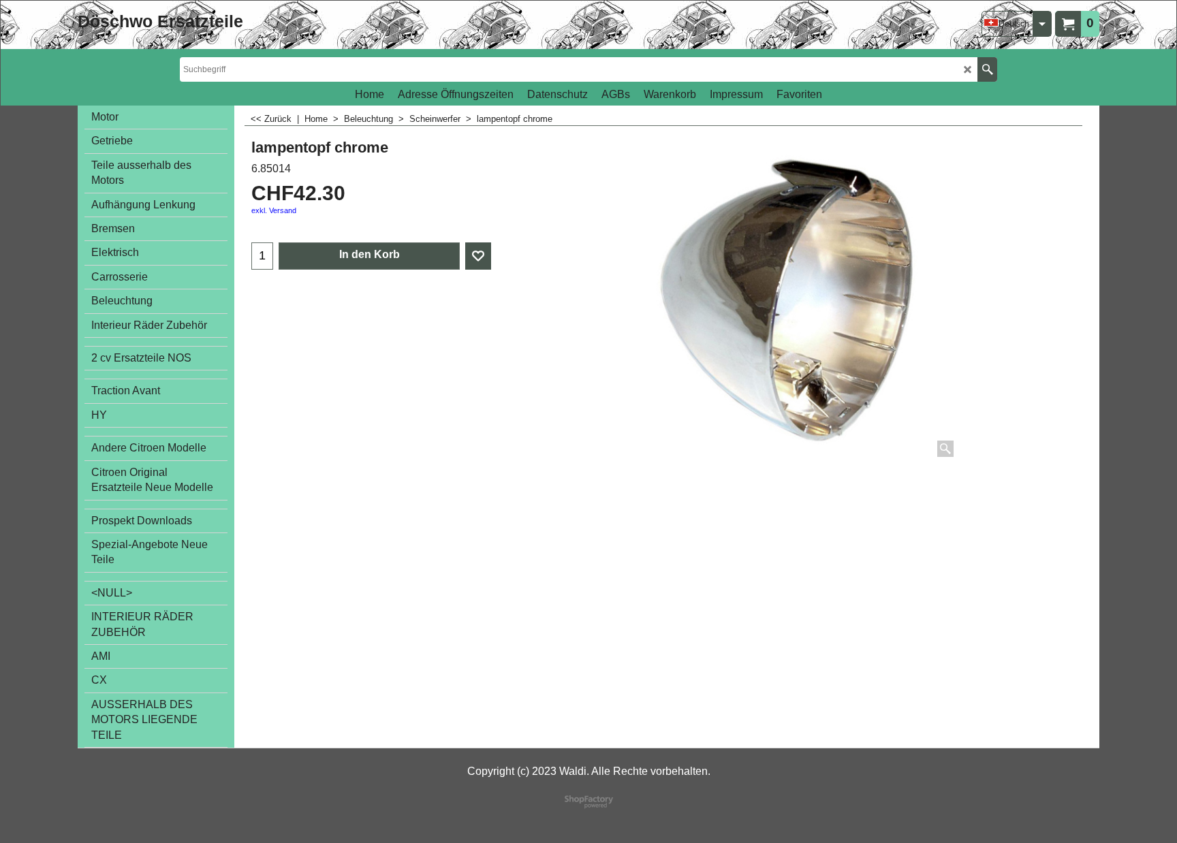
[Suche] (987, 69)
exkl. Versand (273, 210)
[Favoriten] (478, 256)
